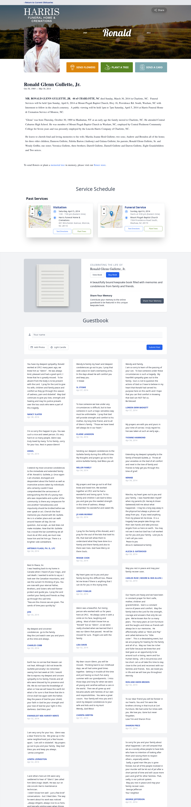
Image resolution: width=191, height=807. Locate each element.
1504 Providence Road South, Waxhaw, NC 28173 (144, 221)
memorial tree (58, 165)
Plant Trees (81, 231)
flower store (100, 165)
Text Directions (62, 231)
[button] (40, 214)
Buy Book (112, 274)
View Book (97, 274)
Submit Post (154, 347)
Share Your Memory (152, 300)
